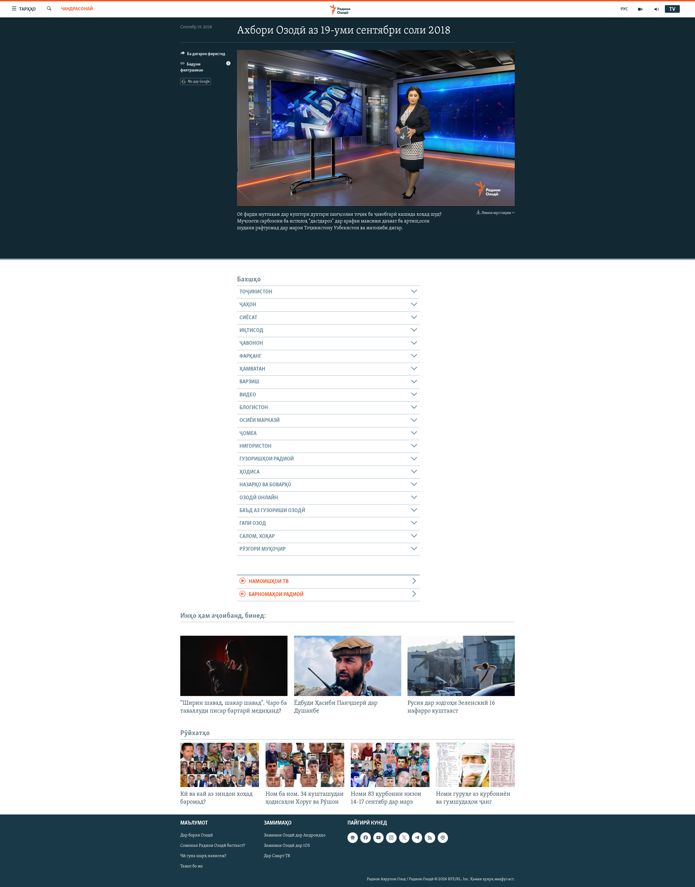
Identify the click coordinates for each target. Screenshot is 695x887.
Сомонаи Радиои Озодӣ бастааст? (212, 846)
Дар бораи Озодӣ (196, 835)
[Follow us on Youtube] (378, 838)
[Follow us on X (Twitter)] (404, 838)
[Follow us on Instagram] (391, 838)
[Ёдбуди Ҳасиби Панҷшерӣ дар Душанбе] (347, 666)
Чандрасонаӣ (77, 9)
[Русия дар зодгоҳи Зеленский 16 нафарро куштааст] (461, 666)
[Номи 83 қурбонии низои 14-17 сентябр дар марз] (390, 765)
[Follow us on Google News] (353, 838)
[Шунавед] (657, 9)
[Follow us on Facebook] (365, 838)
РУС (624, 9)
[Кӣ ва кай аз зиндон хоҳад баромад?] (219, 765)
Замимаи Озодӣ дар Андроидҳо (295, 835)
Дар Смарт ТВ (277, 856)
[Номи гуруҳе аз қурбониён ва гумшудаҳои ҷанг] (475, 765)
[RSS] (430, 838)
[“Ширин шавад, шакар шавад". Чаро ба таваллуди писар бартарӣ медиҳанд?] (234, 666)
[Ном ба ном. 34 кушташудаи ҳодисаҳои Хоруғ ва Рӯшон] (305, 765)
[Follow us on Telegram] (417, 838)
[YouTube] (640, 9)
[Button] (203, 55)
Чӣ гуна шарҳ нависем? (203, 856)
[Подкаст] (443, 838)
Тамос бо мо (191, 866)
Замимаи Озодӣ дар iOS (287, 846)
